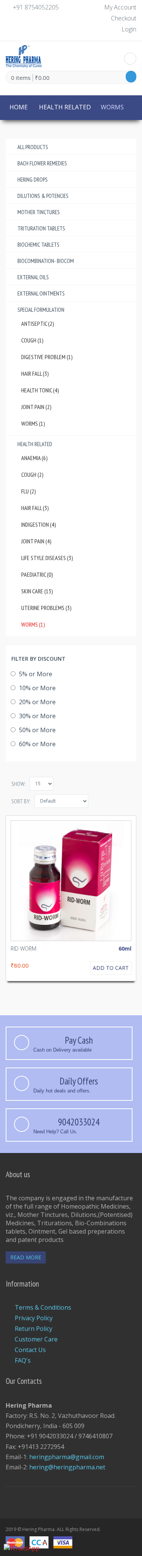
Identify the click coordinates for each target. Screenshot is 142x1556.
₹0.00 (42, 77)
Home (18, 107)
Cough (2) (32, 474)
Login (129, 29)
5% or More (34, 674)
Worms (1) (33, 423)
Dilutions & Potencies (43, 195)
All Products (32, 147)
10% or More (36, 688)
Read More (25, 1257)
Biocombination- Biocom (45, 261)
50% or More (36, 730)
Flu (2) (28, 491)
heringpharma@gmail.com (66, 1457)
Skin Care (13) (37, 591)
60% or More (36, 744)
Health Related (65, 107)
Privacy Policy (34, 1318)
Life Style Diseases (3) (47, 558)
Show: (18, 783)
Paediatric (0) (37, 574)
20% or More (36, 702)
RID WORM (23, 948)
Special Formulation (40, 309)
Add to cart (111, 967)
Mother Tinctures (38, 212)
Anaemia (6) (34, 458)
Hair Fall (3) (35, 373)
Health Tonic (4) (40, 390)
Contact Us (30, 1350)
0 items (21, 77)
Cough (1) (32, 340)
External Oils (33, 277)
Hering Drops (32, 179)
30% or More (36, 716)
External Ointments (41, 293)
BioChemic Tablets (38, 244)
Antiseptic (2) (37, 323)
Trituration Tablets (41, 228)
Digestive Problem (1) (47, 357)
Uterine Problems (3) (46, 608)
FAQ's (23, 1360)
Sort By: (21, 801)
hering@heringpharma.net (67, 1467)
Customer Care (36, 1339)
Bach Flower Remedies (42, 163)
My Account (120, 7)
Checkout (123, 18)
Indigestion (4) (38, 524)
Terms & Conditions (43, 1307)
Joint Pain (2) (36, 407)
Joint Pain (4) (36, 541)
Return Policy (33, 1328)
